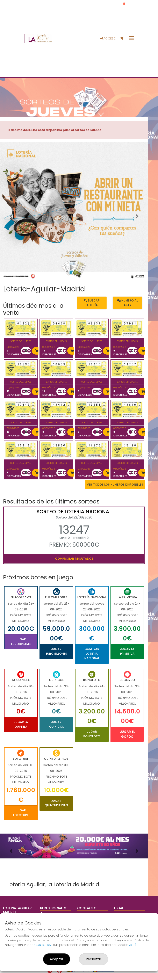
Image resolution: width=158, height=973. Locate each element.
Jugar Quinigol (56, 724)
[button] (11, 216)
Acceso (109, 38)
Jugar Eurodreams (20, 641)
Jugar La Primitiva (127, 651)
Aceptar (56, 959)
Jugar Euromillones (56, 651)
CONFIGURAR (43, 945)
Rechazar (93, 959)
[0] (123, 38)
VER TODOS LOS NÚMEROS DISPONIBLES (115, 484)
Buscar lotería (93, 302)
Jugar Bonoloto (91, 733)
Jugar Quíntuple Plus (56, 803)
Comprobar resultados (74, 559)
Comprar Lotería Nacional (91, 653)
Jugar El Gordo (127, 734)
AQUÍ (132, 945)
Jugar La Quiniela (21, 724)
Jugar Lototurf (20, 812)
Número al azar (129, 302)
